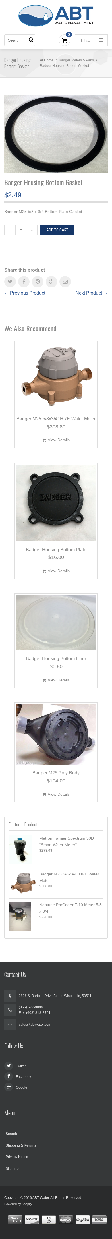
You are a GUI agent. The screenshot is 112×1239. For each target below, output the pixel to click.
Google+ (22, 1087)
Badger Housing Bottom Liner (56, 658)
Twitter (21, 1066)
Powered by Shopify (18, 1204)
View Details (59, 440)
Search (11, 1134)
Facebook (23, 1077)
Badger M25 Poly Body (56, 772)
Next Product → (92, 293)
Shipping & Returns (21, 1145)
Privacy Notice (17, 1157)
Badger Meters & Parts (76, 60)
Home (48, 60)
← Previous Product (24, 293)
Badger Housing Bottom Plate (56, 549)
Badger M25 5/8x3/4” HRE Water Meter (56, 418)
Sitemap (12, 1169)
